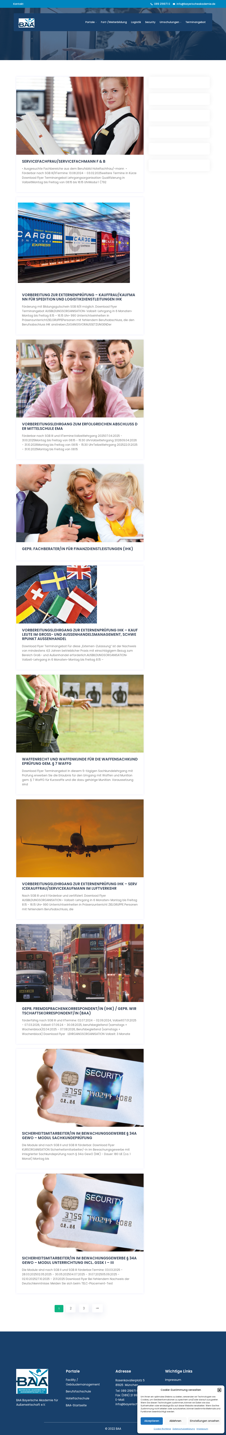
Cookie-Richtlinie (162, 1428)
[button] (219, 1390)
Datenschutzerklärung (184, 1428)
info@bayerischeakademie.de (196, 4)
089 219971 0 (162, 4)
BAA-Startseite (76, 1405)
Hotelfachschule (77, 1398)
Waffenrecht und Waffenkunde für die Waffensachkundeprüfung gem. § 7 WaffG (80, 761)
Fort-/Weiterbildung (114, 22)
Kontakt (18, 4)
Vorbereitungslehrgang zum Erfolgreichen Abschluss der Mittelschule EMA (79, 426)
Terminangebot (195, 22)
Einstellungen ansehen (204, 1421)
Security (150, 22)
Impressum (202, 1428)
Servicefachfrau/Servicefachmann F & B (63, 161)
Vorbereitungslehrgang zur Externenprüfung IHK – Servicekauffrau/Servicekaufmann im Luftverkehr (79, 886)
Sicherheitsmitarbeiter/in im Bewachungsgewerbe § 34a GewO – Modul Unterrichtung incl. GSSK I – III (79, 1260)
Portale (90, 22)
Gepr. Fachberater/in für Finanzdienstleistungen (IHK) (77, 549)
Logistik (136, 22)
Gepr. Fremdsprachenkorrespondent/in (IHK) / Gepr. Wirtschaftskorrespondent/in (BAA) (79, 1011)
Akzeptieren (151, 1421)
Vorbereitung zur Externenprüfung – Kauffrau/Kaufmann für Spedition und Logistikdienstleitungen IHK (78, 297)
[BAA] (40, 22)
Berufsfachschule (78, 1391)
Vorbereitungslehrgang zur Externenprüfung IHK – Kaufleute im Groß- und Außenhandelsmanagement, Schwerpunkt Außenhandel (80, 634)
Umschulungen (169, 22)
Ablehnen (175, 1421)
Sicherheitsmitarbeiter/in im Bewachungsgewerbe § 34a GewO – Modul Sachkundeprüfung (79, 1135)
